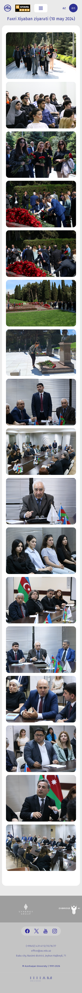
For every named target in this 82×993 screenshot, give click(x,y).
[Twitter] (36, 931)
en (73, 8)
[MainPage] (7, 8)
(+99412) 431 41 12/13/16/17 (41, 945)
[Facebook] (27, 931)
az (64, 8)
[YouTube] (45, 931)
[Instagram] (54, 931)
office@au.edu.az (41, 950)
